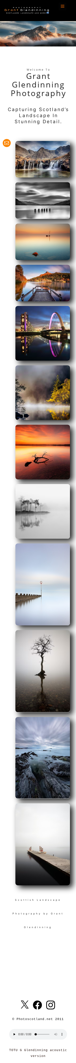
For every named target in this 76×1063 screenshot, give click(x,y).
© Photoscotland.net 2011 (38, 1019)
